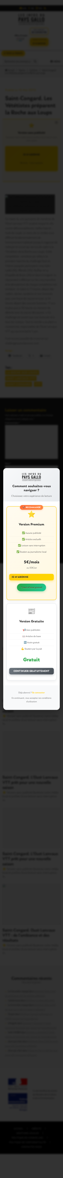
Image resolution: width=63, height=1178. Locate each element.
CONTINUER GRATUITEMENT (32, 671)
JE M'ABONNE (20, 577)
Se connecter (38, 693)
